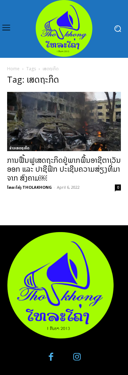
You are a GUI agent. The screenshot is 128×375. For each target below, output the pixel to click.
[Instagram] (77, 357)
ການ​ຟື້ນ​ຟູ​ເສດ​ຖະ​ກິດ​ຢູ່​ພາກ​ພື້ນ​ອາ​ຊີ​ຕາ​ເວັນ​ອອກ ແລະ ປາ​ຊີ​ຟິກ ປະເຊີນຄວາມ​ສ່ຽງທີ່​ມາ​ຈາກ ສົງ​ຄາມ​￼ (64, 169)
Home (13, 69)
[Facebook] (51, 357)
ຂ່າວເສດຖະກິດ (19, 147)
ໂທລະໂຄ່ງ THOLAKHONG (29, 187)
